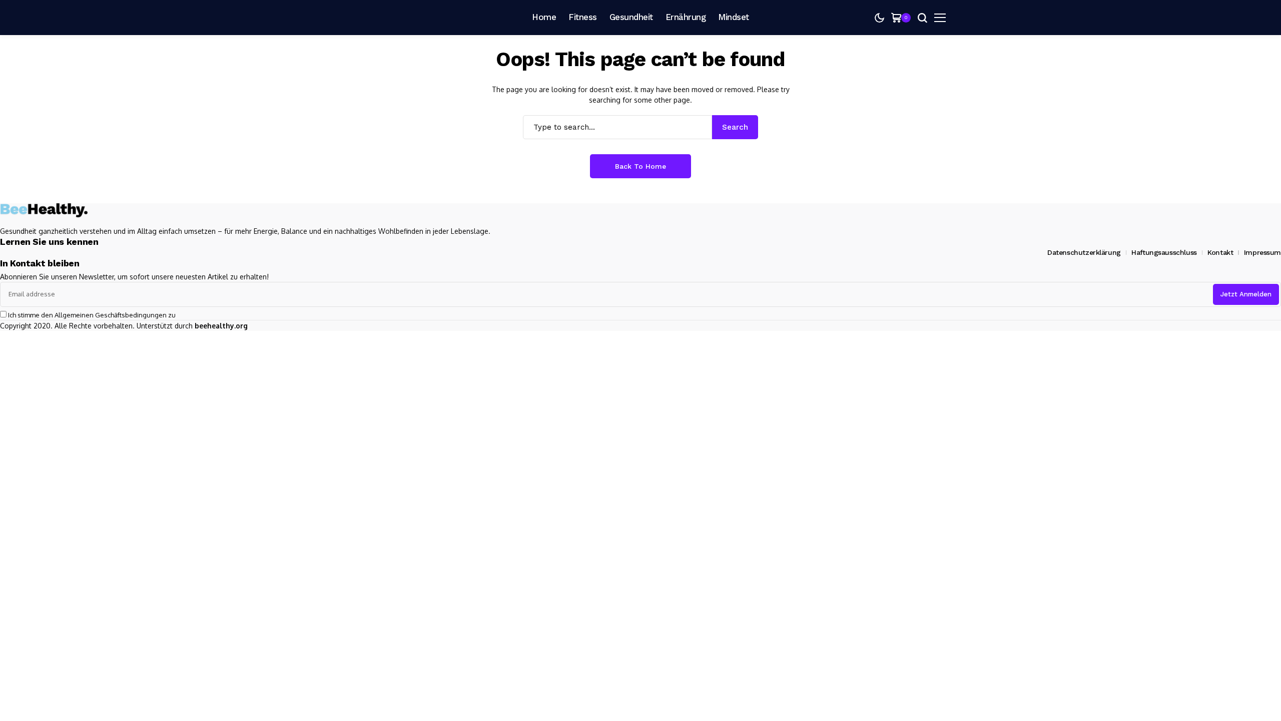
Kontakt (1220, 252)
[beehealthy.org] (380, 17)
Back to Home (640, 166)
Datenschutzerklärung (1084, 252)
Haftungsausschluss (1163, 252)
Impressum (1262, 252)
